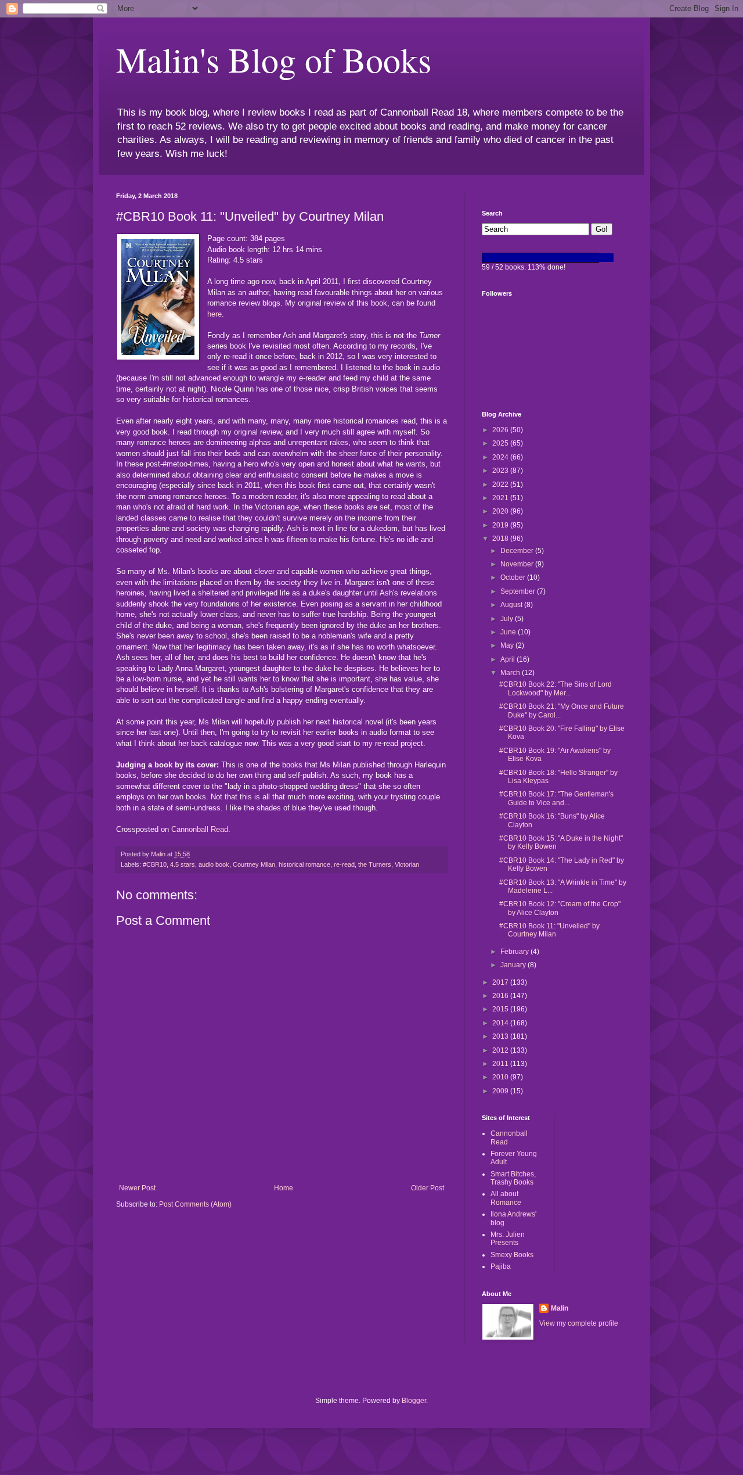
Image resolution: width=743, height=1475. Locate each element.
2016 (501, 996)
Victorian (407, 864)
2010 (501, 1077)
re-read (344, 864)
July (507, 619)
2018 (501, 538)
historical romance (304, 864)
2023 (501, 470)
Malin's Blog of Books (273, 59)
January (514, 965)
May (507, 645)
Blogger (414, 1401)
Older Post (427, 1188)
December (517, 551)
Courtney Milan (254, 864)
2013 (501, 1036)
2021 (501, 498)
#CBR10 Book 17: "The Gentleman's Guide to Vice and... (556, 798)
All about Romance (505, 1198)
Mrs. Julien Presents (507, 1238)
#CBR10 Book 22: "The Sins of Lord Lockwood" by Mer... (555, 688)
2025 (501, 443)
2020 (501, 511)
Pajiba (500, 1266)
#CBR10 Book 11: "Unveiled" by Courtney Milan (549, 930)
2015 (501, 1009)
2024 (501, 457)
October (513, 577)
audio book (214, 864)
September (518, 591)
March (511, 673)
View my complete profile (578, 1323)
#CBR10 (155, 864)
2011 (501, 1064)
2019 (501, 525)
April (508, 659)
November (517, 564)
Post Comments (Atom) (195, 1204)
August (512, 605)
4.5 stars (182, 864)
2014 (501, 1023)
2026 (501, 430)
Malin (559, 1308)
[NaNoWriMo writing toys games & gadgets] (554, 258)
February (515, 952)
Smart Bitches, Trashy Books (513, 1178)
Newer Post (137, 1188)
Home (283, 1188)
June (509, 632)
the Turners (374, 864)
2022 (501, 484)
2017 (501, 982)
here (214, 314)
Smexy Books (511, 1255)
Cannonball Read (199, 829)
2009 (501, 1091)
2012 (501, 1050)
